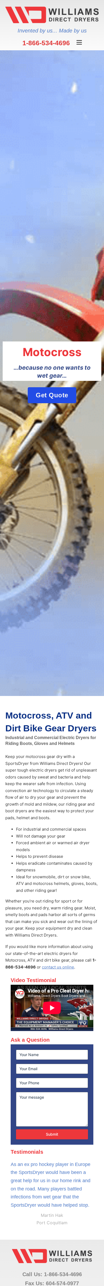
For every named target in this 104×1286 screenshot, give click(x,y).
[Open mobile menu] (79, 42)
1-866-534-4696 (46, 43)
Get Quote (52, 395)
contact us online (58, 967)
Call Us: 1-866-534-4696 (52, 1274)
